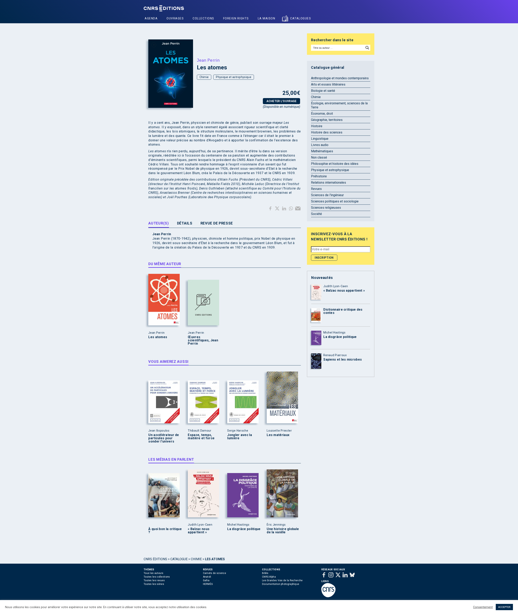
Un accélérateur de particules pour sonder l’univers (163, 438)
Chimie (204, 77)
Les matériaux (278, 435)
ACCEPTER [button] (504, 607)
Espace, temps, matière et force (201, 436)
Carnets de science (214, 573)
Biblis (265, 573)
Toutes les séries (154, 584)
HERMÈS (208, 584)
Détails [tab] (184, 223)
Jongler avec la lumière (239, 436)
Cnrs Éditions (155, 559)
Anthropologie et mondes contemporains (340, 78)
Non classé (319, 157)
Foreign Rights (236, 18)
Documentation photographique (280, 584)
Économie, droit (322, 113)
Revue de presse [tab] (217, 223)
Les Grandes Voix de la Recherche (282, 580)
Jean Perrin (208, 60)
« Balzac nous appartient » (198, 530)
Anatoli (207, 576)
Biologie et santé (323, 91)
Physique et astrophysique (233, 77)
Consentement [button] (483, 607)
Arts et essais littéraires (328, 84)
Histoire (316, 126)
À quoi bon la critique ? (165, 530)
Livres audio (319, 145)
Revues (316, 189)
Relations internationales (328, 182)
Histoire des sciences (326, 132)
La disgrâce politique (243, 529)
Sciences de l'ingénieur (327, 195)
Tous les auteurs (153, 573)
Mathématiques (322, 151)
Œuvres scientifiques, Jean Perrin (203, 340)
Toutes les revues (154, 580)
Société (316, 214)
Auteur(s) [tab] (158, 223)
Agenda (151, 18)
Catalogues (300, 18)
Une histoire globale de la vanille (283, 530)
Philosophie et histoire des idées (334, 164)
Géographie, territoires (327, 120)
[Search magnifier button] (367, 48)
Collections (203, 18)
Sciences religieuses (326, 208)
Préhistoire (319, 176)
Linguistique (319, 139)
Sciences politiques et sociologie (335, 201)
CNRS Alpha (269, 576)
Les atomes (157, 337)
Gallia (206, 580)
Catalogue (179, 559)
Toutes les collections (157, 576)
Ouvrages (175, 18)
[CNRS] (328, 596)
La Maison (266, 18)
